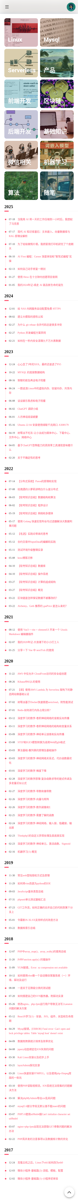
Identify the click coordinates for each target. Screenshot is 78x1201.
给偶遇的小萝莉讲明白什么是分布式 (38, 489)
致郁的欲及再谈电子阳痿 (32, 380)
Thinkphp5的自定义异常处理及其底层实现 (41, 835)
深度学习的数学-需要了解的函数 (36, 815)
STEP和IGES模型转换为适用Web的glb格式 (41, 742)
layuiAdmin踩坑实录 (29, 1065)
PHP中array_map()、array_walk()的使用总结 (42, 951)
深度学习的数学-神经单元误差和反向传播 (41, 734)
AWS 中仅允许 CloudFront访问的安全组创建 (42, 673)
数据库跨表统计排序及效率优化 (35, 1041)
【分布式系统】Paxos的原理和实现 (37, 481)
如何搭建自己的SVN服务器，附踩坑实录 (40, 996)
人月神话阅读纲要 (28, 417)
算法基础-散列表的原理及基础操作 (37, 750)
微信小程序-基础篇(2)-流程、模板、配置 (40, 1170)
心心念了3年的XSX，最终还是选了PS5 (39, 364)
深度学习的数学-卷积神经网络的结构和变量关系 (45, 726)
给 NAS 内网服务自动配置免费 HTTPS (39, 308)
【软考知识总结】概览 (30, 590)
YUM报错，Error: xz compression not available (42, 967)
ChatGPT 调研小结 (28, 409)
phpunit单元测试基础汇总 (32, 899)
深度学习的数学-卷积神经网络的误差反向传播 (43, 718)
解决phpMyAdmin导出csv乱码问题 (37, 1098)
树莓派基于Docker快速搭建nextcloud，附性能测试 (45, 702)
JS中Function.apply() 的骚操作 (33, 959)
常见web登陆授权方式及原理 (34, 875)
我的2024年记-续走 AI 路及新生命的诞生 (40, 285)
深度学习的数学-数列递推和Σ (34, 807)
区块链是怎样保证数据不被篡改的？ (38, 598)
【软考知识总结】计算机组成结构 (37, 582)
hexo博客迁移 (25, 558)
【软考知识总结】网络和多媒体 (35, 513)
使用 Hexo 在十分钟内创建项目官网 (38, 277)
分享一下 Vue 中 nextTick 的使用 (36, 650)
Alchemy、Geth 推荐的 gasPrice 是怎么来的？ (43, 606)
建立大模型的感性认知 (30, 316)
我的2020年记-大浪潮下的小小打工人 (38, 642)
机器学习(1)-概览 (27, 851)
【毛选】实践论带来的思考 (33, 533)
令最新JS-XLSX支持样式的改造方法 (38, 920)
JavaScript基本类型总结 (30, 891)
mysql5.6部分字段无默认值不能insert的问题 (42, 1106)
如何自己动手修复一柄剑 (32, 269)
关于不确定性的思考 (29, 457)
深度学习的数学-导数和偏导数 (35, 791)
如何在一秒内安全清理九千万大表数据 (39, 340)
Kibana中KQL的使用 (29, 681)
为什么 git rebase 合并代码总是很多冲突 (40, 324)
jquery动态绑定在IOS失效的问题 (36, 1049)
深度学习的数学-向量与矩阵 (33, 799)
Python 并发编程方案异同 (32, 332)
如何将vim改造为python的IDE (34, 883)
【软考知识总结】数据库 (32, 566)
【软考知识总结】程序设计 (33, 505)
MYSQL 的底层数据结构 (31, 372)
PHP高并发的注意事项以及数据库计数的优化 (43, 1139)
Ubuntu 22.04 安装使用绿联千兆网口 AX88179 (43, 425)
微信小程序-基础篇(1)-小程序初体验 (38, 1178)
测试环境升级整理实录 (30, 550)
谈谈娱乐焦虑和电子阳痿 (32, 400)
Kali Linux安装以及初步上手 (33, 1057)
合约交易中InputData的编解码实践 (37, 541)
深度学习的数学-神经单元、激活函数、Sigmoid (44, 843)
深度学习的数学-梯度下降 (32, 770)
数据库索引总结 (26, 928)
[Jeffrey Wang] (71, 7)
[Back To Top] (69, 1190)
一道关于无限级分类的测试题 (34, 988)
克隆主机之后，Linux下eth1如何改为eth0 (40, 1162)
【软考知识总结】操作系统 (33, 574)
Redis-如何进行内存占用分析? (34, 710)
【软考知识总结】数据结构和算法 (37, 497)
